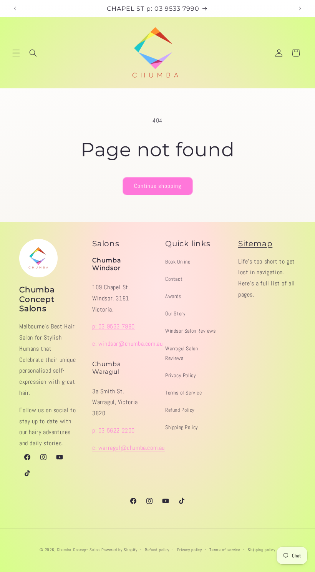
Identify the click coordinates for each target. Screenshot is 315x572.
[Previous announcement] (15, 8)
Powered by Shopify (119, 549)
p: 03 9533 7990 (113, 326)
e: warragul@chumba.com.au (128, 448)
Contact (173, 278)
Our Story (175, 313)
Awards (173, 296)
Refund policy (157, 549)
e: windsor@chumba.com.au (127, 344)
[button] (16, 53)
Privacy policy (189, 549)
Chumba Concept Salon (78, 549)
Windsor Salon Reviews (190, 330)
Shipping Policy (181, 427)
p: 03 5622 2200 (113, 430)
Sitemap (255, 243)
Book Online (178, 261)
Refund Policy (180, 409)
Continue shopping (157, 185)
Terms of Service (183, 392)
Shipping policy (261, 549)
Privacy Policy (180, 375)
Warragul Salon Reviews (181, 353)
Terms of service (224, 549)
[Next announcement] (300, 8)
